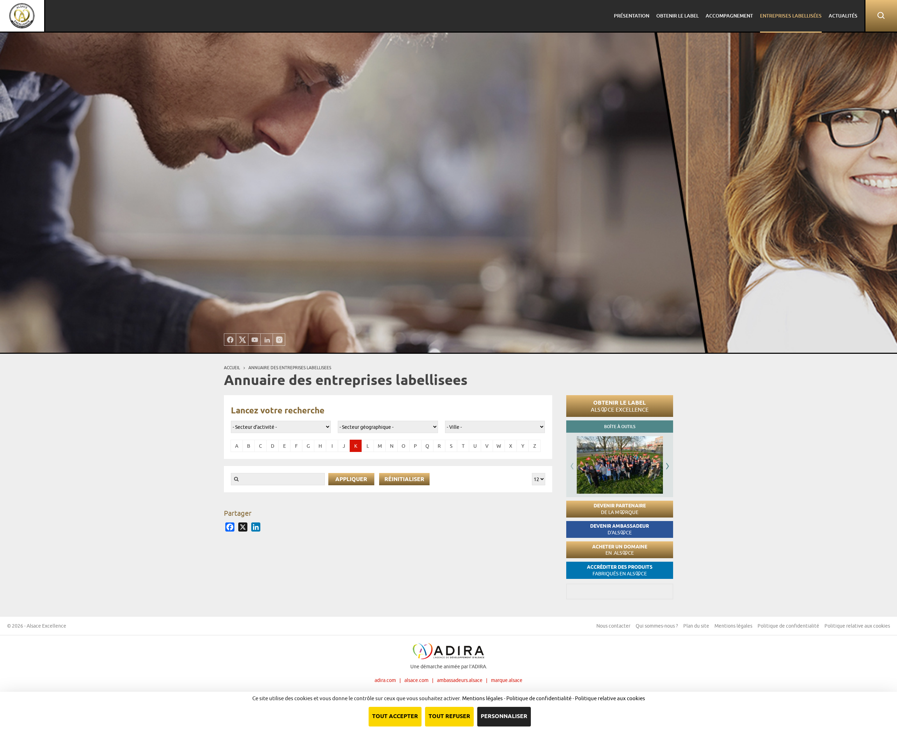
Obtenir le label (620, 406)
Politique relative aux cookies (857, 626)
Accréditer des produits (619, 570)
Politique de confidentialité (788, 626)
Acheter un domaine (619, 550)
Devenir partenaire (620, 509)
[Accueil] (22, 16)
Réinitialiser (404, 479)
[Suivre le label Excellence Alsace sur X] (242, 339)
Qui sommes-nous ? (657, 626)
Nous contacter (613, 626)
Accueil (232, 367)
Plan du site (696, 626)
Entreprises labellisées (791, 16)
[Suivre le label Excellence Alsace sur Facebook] (230, 339)
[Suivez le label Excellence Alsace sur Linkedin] (267, 339)
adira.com (385, 680)
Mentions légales (733, 626)
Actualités (843, 16)
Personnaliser (504, 716)
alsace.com (416, 680)
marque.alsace (506, 680)
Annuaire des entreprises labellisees (289, 367)
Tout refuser (449, 716)
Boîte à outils (619, 426)
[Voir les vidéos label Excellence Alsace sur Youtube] (254, 339)
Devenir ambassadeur (619, 529)
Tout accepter (395, 716)
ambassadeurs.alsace (459, 680)
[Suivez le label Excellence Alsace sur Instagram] (279, 339)
